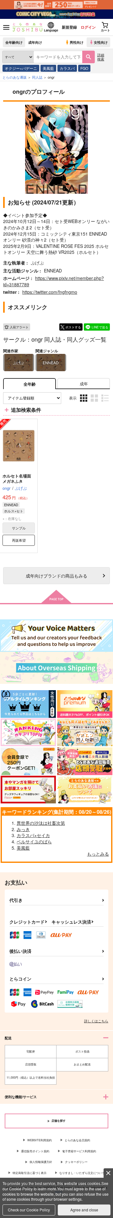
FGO (84, 68)
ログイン (88, 27)
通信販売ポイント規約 (35, 1151)
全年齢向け (14, 42)
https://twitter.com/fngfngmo (49, 292)
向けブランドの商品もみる (56, 575)
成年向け (35, 42)
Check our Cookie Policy (29, 1209)
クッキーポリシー (76, 1162)
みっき (23, 829)
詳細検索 (100, 56)
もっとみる (98, 854)
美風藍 (48, 68)
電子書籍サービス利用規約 (79, 1151)
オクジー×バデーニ (21, 68)
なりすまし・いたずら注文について (82, 1173)
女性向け (101, 42)
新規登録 (69, 27)
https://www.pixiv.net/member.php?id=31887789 (53, 281)
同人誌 (37, 77)
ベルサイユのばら (34, 841)
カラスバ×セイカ (33, 835)
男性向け (76, 42)
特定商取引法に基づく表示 (29, 1173)
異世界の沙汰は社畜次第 (41, 823)
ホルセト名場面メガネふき (17, 478)
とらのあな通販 (15, 77)
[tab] (83, 383)
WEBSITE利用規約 (39, 1140)
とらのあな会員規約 (77, 1140)
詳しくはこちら (96, 1020)
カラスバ (67, 68)
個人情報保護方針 (41, 1162)
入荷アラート (19, 327)
